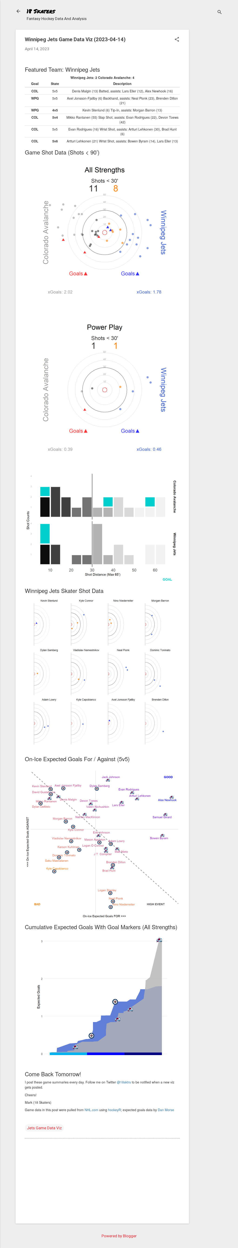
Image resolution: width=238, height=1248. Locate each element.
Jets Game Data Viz (44, 1128)
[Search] (219, 13)
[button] (177, 40)
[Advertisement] (207, 99)
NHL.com (91, 1109)
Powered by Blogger (119, 1236)
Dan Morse (166, 1109)
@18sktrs (124, 1082)
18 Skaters (41, 11)
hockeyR (114, 1109)
